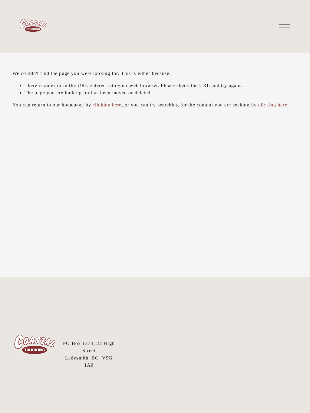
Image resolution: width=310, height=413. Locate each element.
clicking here (107, 104)
